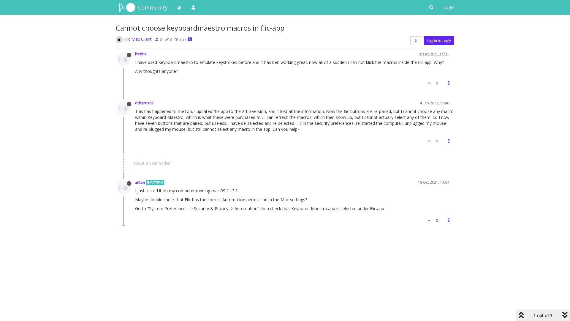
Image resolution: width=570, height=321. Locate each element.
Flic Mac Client (138, 39)
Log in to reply (439, 40)
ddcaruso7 (144, 102)
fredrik (140, 53)
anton (140, 182)
